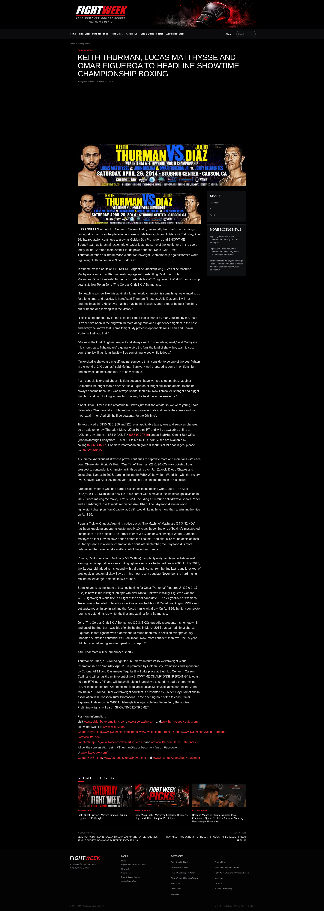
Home (73, 34)
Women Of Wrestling (223, 889)
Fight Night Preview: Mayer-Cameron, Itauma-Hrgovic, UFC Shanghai (224, 239)
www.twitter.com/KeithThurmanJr (204, 731)
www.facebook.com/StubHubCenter (176, 757)
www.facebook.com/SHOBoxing (125, 757)
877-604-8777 (96, 445)
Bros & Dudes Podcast (152, 34)
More (229, 34)
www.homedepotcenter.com (179, 721)
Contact (251, 906)
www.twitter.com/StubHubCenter (160, 731)
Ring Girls (117, 34)
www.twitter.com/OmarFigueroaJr (123, 742)
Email (212, 215)
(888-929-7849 (139, 434)
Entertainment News (179, 867)
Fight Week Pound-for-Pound (93, 34)
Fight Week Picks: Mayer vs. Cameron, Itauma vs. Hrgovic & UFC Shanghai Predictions (224, 252)
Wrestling (175, 894)
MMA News (175, 883)
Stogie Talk (131, 34)
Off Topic (218, 883)
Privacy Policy (239, 906)
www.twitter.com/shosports (120, 731)
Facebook (214, 203)
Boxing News (84, 44)
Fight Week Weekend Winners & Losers (232, 873)
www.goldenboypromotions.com (105, 721)
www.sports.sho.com (141, 721)
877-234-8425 (92, 450)
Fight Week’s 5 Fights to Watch (184, 878)
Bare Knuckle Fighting (180, 862)
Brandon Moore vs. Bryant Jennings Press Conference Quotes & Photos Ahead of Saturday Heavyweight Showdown (226, 265)
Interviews (219, 878)
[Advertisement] (162, 113)
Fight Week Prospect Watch (183, 873)
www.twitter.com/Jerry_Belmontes (173, 742)
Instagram (228, 906)
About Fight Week (175, 34)
